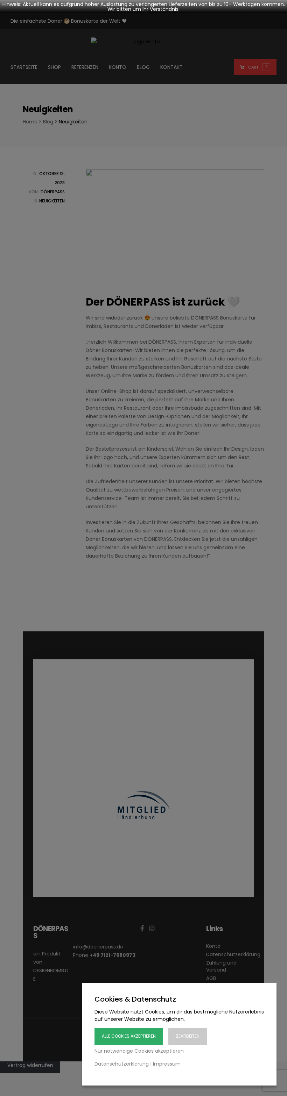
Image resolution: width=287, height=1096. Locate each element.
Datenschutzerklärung (121, 1063)
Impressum (167, 1063)
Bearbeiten (188, 1036)
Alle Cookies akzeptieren (129, 1036)
